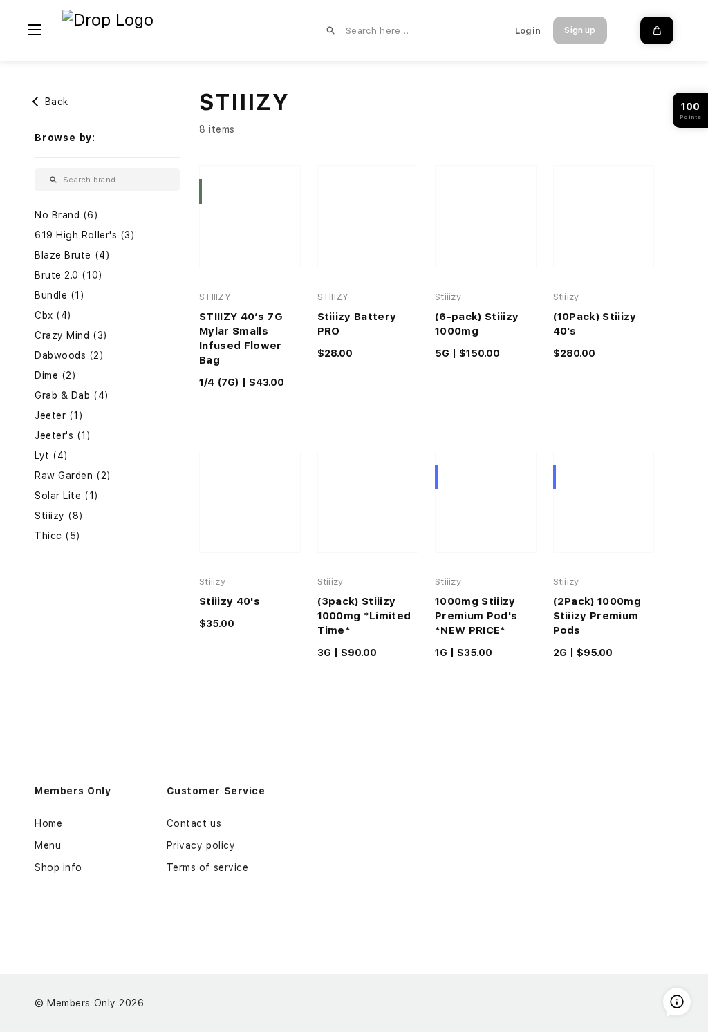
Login (528, 31)
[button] (107, 215)
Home (48, 823)
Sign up (579, 30)
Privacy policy (201, 845)
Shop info (58, 867)
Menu (48, 845)
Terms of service (208, 867)
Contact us (194, 823)
